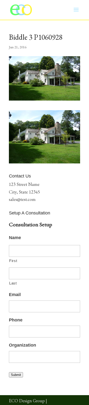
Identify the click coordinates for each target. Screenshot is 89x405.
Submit (16, 375)
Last (13, 283)
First (13, 261)
